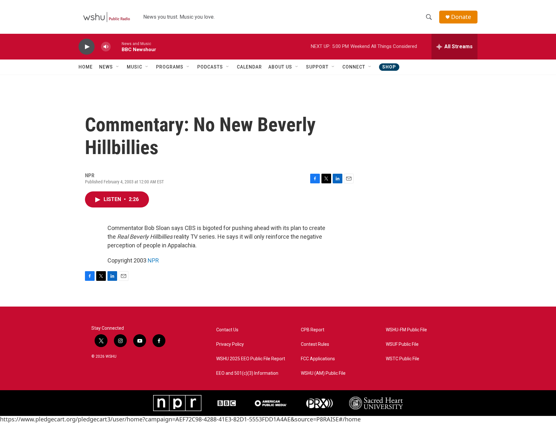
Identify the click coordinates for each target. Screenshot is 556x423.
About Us (280, 66)
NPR (153, 260)
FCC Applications (318, 358)
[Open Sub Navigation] (117, 66)
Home (86, 66)
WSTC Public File (402, 358)
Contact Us (227, 329)
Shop (389, 66)
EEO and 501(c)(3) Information (247, 373)
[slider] (116, 46)
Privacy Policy (230, 344)
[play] (86, 47)
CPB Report (312, 329)
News (106, 66)
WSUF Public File (402, 344)
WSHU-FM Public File (406, 329)
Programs (169, 66)
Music (134, 66)
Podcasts (210, 66)
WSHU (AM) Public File (323, 373)
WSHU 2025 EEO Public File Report (250, 358)
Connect (353, 66)
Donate (461, 17)
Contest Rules (315, 344)
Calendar (249, 66)
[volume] (105, 47)
